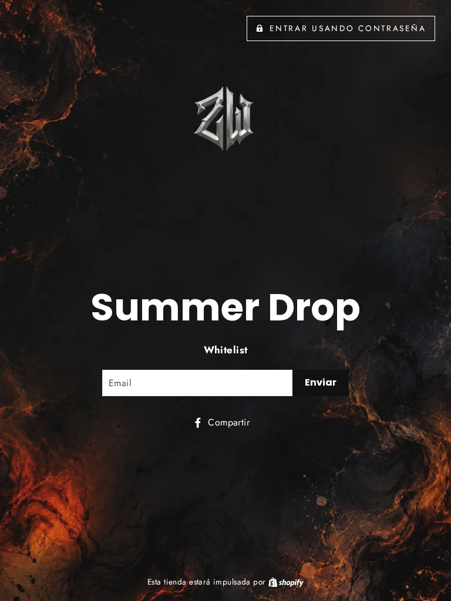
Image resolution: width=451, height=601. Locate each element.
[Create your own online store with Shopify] (286, 582)
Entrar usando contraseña (348, 28)
